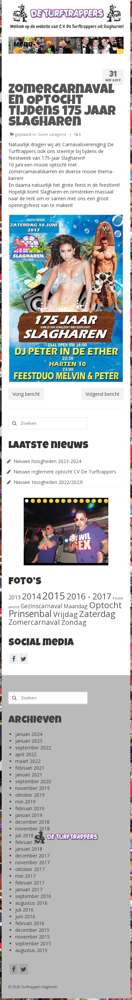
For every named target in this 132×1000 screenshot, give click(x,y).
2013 (14, 597)
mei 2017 (25, 876)
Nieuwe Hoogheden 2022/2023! (48, 482)
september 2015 (33, 943)
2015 (53, 595)
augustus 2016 (31, 903)
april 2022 (26, 754)
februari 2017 (29, 882)
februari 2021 (29, 768)
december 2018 (32, 822)
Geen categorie (52, 134)
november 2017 (32, 862)
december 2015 (32, 930)
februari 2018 (29, 842)
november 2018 (32, 828)
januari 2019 (28, 815)
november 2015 (32, 936)
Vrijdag (65, 614)
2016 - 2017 (89, 596)
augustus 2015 (31, 950)
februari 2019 (29, 808)
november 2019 (32, 788)
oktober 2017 (30, 869)
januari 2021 (28, 774)
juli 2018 (24, 835)
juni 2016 (25, 916)
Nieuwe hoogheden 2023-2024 (47, 461)
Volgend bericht (102, 394)
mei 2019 (25, 801)
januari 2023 (28, 741)
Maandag (76, 606)
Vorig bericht (26, 394)
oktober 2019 (30, 795)
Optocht (105, 605)
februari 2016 (29, 923)
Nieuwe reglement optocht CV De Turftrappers (65, 471)
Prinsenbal (30, 614)
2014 (31, 596)
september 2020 (33, 781)
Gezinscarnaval (41, 606)
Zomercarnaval (34, 622)
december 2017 (32, 855)
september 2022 (33, 747)
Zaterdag (97, 614)
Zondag (73, 622)
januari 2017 (28, 889)
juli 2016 (24, 909)
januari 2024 (28, 734)
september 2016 (33, 896)
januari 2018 (28, 849)
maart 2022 (28, 761)
